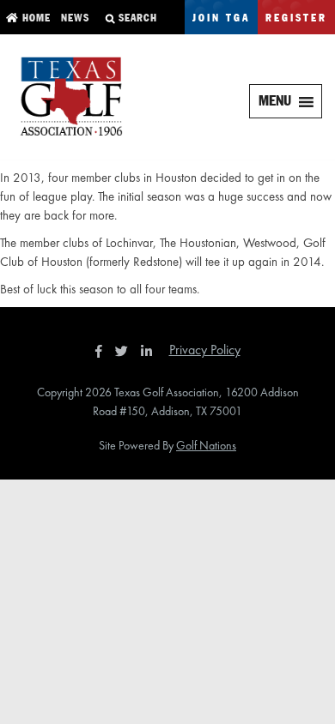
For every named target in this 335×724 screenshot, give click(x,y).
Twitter (126, 350)
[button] (275, 101)
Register (296, 18)
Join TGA (221, 18)
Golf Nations (206, 445)
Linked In (150, 350)
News (73, 18)
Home (35, 18)
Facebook (100, 350)
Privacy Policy (205, 350)
